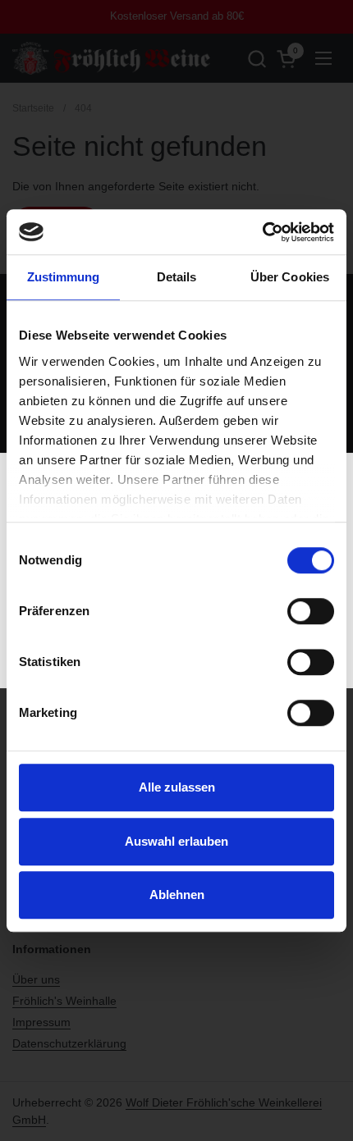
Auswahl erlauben (176, 841)
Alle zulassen (177, 787)
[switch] (310, 611)
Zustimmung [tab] (63, 277)
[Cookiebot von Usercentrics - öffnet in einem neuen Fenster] (262, 232)
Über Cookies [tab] (289, 277)
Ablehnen (176, 894)
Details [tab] (177, 277)
